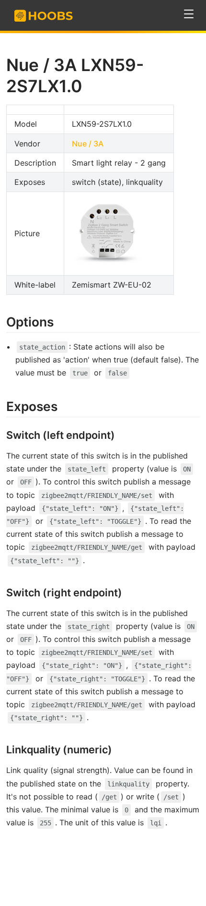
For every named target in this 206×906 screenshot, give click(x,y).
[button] (189, 14)
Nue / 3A (87, 143)
